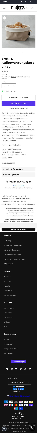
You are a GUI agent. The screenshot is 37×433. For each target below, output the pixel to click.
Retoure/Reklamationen (12, 255)
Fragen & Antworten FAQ (13, 245)
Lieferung (7, 241)
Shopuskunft (8, 344)
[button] (4, 8)
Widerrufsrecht (15, 425)
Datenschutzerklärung (28, 425)
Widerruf (7, 322)
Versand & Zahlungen (12, 250)
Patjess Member (10, 295)
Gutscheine (8, 291)
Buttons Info (8, 281)
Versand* (13, 76)
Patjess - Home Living (21, 422)
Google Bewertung (11, 349)
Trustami (7, 339)
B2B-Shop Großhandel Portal (14, 259)
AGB (5, 326)
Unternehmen (9, 308)
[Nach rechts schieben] (23, 52)
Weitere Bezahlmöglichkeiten (18, 108)
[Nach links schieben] (14, 52)
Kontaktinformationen (19, 431)
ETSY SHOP (8, 264)
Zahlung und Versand (17, 428)
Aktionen (7, 277)
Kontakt (7, 286)
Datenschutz (8, 317)
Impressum (8, 313)
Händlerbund (9, 353)
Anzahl (4, 82)
